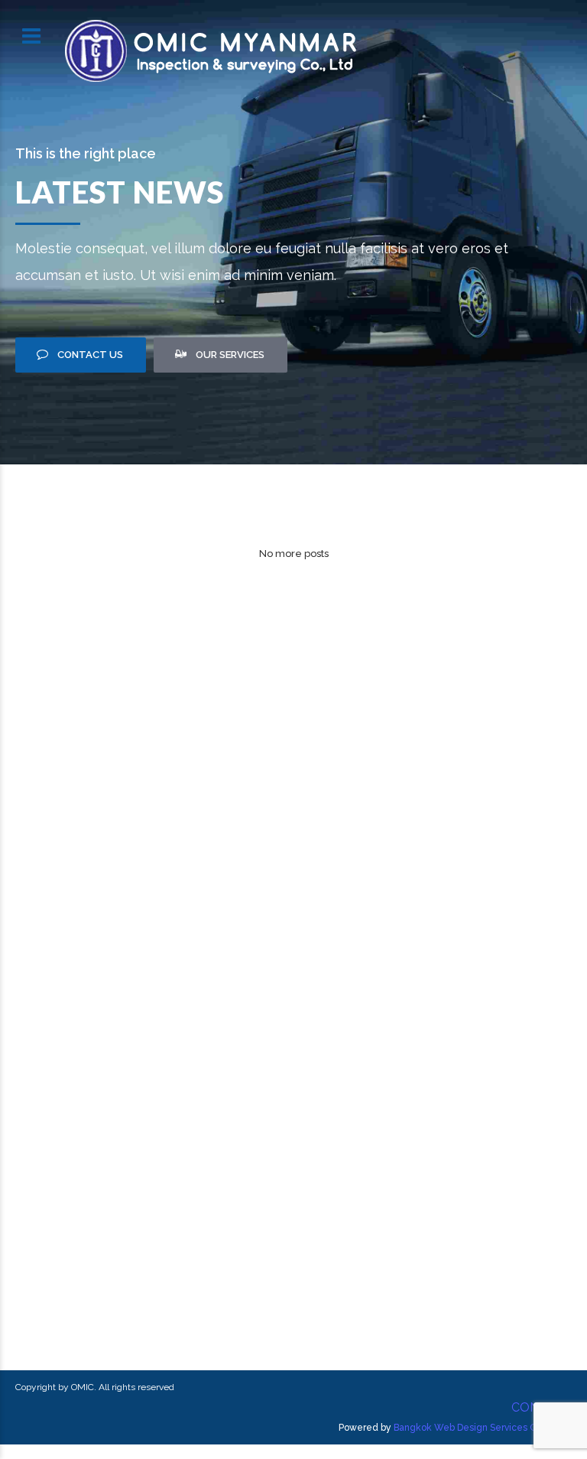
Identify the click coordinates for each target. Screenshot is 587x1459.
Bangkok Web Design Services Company (483, 1427)
